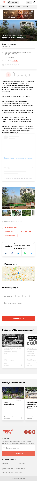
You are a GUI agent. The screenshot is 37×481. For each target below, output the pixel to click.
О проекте (5, 463)
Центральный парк (10, 227)
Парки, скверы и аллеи (9, 35)
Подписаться (18, 453)
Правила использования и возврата (13, 469)
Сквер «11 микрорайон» (9, 403)
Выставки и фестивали (9, 348)
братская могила (25, 231)
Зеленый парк (9, 231)
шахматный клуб (10, 235)
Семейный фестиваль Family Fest (10, 352)
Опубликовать (18, 318)
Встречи (29, 348)
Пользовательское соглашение (12, 472)
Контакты (22, 463)
